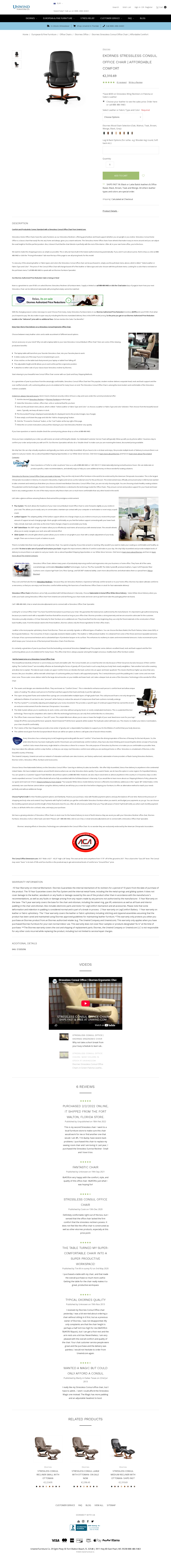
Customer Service (110, 18)
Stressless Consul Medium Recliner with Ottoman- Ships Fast (123, 1475)
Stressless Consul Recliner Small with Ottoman (48, 1475)
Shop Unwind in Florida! (87, 26)
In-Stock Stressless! (59, 26)
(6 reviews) (122, 82)
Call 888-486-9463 (114, 26)
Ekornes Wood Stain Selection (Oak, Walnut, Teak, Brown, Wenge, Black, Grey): (130, 127)
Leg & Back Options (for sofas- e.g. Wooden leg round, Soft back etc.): (130, 141)
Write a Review (135, 82)
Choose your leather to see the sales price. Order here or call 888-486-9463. (131, 103)
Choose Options (48, 1450)
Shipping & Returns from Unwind (49, 782)
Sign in (137, 7)
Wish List (127, 7)
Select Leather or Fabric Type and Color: (126, 110)
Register (149, 7)
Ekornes (30, 18)
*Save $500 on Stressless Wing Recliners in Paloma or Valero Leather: (128, 95)
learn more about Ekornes (109, 454)
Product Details (110, 211)
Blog (142, 18)
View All (99, 1505)
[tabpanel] (48, 1461)
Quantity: (107, 158)
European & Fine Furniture (58, 18)
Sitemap (111, 1505)
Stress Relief (87, 18)
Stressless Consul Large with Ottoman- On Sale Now (85, 1475)
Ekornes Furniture (53, 399)
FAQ (130, 18)
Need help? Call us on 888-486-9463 (71, 11)
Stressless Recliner (36, 399)
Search (116, 7)
